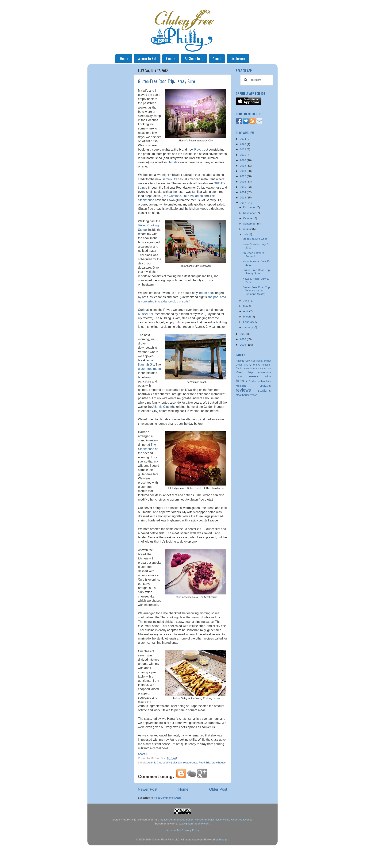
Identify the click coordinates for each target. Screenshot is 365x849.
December (249, 207)
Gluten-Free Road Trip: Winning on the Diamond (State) (257, 290)
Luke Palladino (192, 196)
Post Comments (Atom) (168, 797)
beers (241, 380)
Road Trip (204, 762)
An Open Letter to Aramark (253, 254)
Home (124, 58)
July (246, 234)
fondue (252, 381)
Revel (198, 149)
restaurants (190, 762)
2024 (243, 138)
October (248, 218)
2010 (243, 339)
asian (267, 376)
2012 (243, 202)
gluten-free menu (149, 368)
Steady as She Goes (255, 238)
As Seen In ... (194, 58)
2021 (243, 154)
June (246, 300)
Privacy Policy (191, 830)
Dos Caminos (172, 196)
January (248, 327)
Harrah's (173, 162)
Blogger (223, 839)
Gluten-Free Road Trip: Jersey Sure (166, 81)
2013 (243, 197)
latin (268, 381)
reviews (243, 390)
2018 (243, 170)
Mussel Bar (145, 314)
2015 (243, 186)
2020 (243, 160)
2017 (243, 176)
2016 (243, 181)
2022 (243, 149)
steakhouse (219, 762)
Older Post (218, 789)
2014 (243, 192)
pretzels (265, 385)
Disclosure (237, 58)
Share (141, 753)
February (249, 321)
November (249, 212)
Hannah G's (146, 364)
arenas (253, 376)
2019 (243, 165)
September (250, 223)
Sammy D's (169, 179)
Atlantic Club (161, 406)
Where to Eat (147, 58)
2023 (243, 144)
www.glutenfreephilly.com (194, 823)
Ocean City (242, 365)
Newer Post (147, 789)
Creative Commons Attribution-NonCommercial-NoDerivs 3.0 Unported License (205, 819)
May (246, 305)
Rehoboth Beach (262, 368)
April (246, 311)
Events (170, 58)
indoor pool (206, 292)
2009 (243, 344)
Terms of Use (174, 830)
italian (261, 381)
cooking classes (172, 762)
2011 (243, 333)
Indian (267, 360)
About (217, 58)
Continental (257, 361)
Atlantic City (154, 762)
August (247, 228)
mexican (241, 385)
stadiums (264, 390)
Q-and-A (254, 364)
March (247, 316)
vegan (253, 395)
